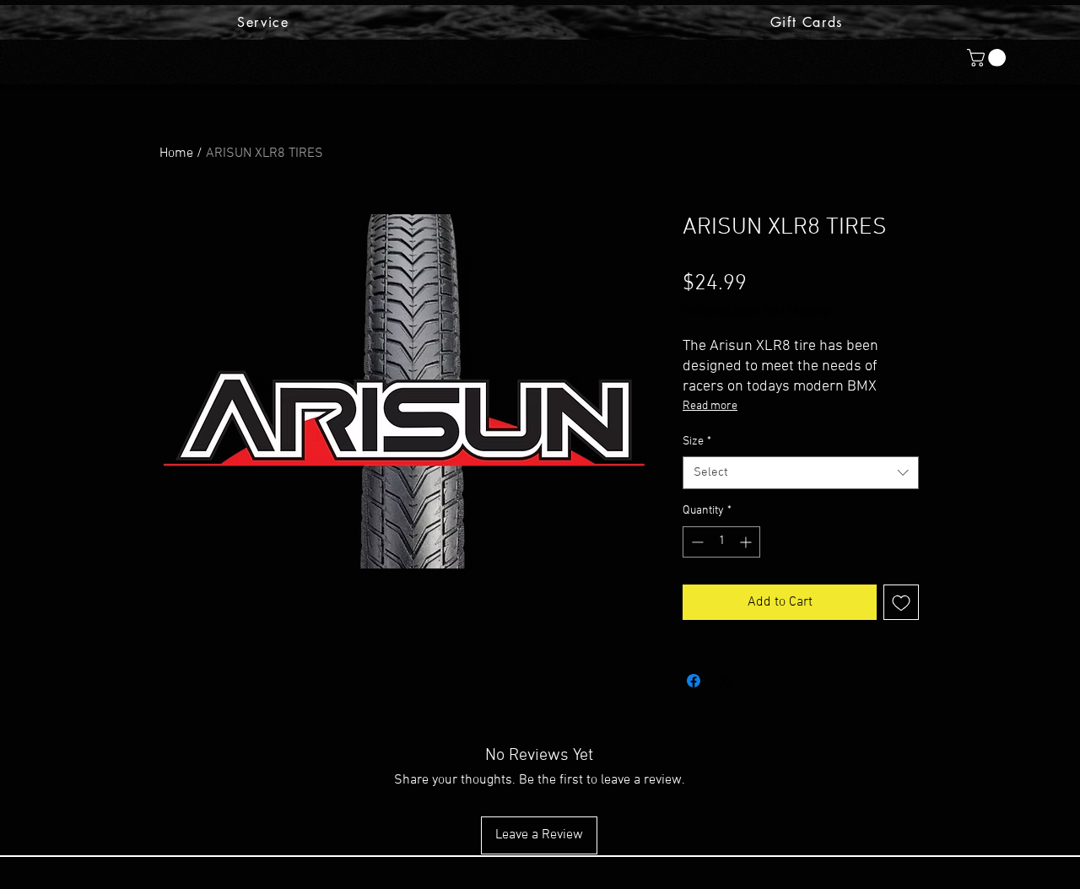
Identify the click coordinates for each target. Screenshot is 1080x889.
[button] (988, 58)
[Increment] (747, 542)
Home (176, 153)
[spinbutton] (721, 542)
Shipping (807, 311)
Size (697, 441)
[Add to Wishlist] (901, 602)
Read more (710, 406)
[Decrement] (695, 542)
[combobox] (801, 472)
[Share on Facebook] (693, 681)
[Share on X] (726, 681)
